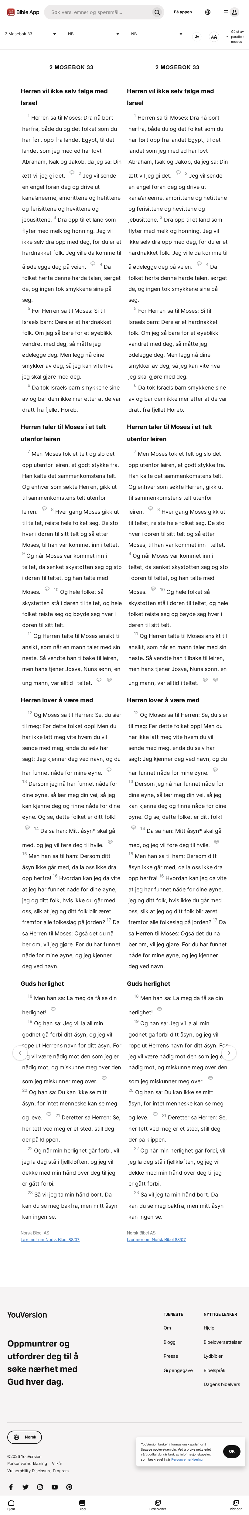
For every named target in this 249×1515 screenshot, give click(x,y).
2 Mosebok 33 (18, 33)
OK (232, 1451)
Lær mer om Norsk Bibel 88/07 (50, 1239)
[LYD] (197, 37)
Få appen (183, 11)
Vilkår (57, 1463)
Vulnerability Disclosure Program (38, 1470)
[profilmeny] (230, 12)
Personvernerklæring (27, 1463)
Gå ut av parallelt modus (237, 36)
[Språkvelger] (208, 12)
